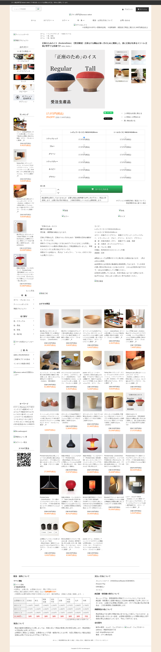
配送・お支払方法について (103, 20)
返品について (139, 201)
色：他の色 (51, 38)
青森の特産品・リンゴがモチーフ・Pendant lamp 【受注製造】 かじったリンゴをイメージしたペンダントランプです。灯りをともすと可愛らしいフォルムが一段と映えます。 (25, 274)
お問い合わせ (125, 20)
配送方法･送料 (89, 640)
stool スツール (66, 34)
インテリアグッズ (53, 34)
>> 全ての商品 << (24, 51)
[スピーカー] (24, 87)
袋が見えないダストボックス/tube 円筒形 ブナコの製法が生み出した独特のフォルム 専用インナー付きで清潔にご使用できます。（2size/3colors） (25, 240)
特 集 (79, 20)
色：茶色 (50, 36)
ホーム (33, 20)
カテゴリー (47, 20)
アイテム (143, 9)
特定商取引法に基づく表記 (136, 203)
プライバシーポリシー (101, 640)
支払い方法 (79, 640)
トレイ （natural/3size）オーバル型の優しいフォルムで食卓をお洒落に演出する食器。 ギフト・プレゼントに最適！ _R (25, 136)
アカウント (129, 9)
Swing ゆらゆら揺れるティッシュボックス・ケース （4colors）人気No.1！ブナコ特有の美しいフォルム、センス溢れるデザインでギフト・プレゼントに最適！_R (25, 205)
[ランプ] (24, 77)
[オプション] (24, 97)
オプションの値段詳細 (124, 201)
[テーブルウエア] (24, 57)
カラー (64, 20)
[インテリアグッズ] (24, 67)
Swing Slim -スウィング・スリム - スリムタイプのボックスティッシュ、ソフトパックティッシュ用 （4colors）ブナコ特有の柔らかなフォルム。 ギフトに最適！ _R (25, 169)
